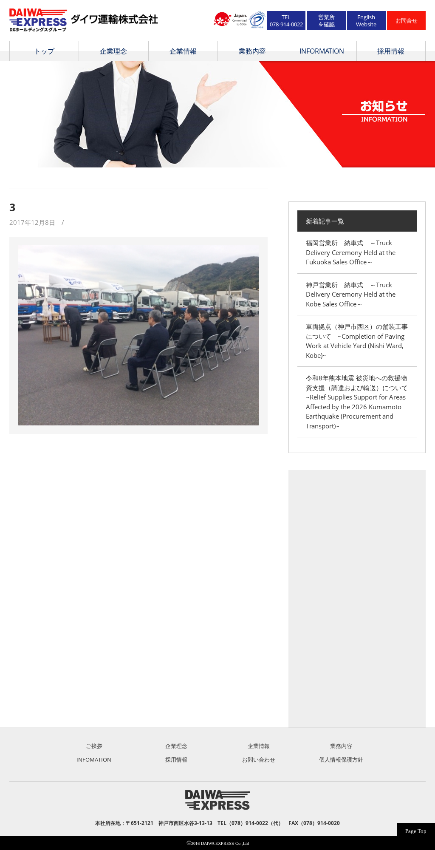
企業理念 (113, 51)
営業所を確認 (326, 20)
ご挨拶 (94, 746)
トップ (44, 51)
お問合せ (406, 20)
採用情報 (390, 51)
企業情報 (183, 51)
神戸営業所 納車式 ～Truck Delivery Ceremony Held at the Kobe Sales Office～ (350, 294)
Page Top (416, 831)
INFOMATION (93, 759)
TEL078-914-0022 (286, 20)
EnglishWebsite (366, 20)
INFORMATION (321, 51)
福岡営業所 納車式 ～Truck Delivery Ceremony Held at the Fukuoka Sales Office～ (350, 252)
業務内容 (252, 51)
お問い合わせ (258, 759)
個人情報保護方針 (341, 759)
